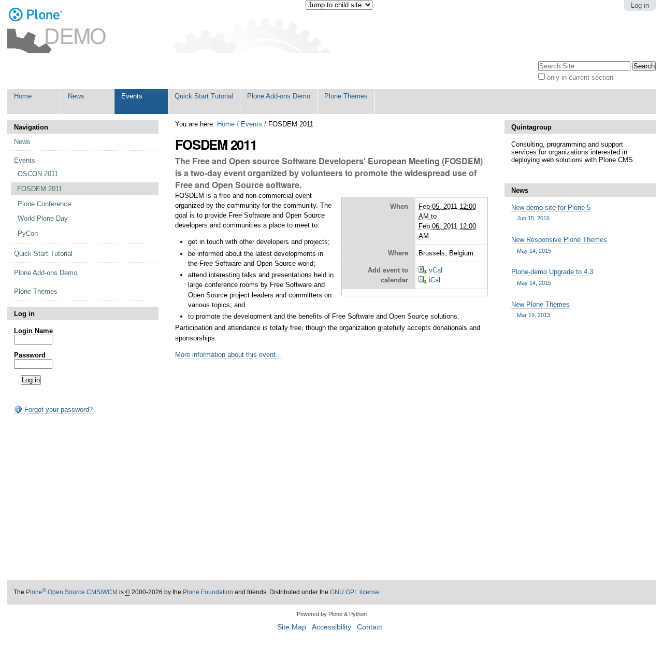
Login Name (33, 331)
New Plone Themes (540, 309)
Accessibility (331, 627)
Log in (640, 5)
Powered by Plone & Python (332, 614)
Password (30, 355)
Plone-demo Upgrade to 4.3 (552, 276)
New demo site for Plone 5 (550, 212)
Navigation (31, 127)
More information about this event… (228, 355)
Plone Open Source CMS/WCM (72, 592)
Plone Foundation (208, 592)
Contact (369, 627)
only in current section (580, 77)
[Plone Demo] (56, 30)
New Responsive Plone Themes (559, 244)
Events (251, 124)
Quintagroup (531, 127)
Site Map (291, 627)
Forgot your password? (57, 409)
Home (226, 124)
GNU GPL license (355, 592)
